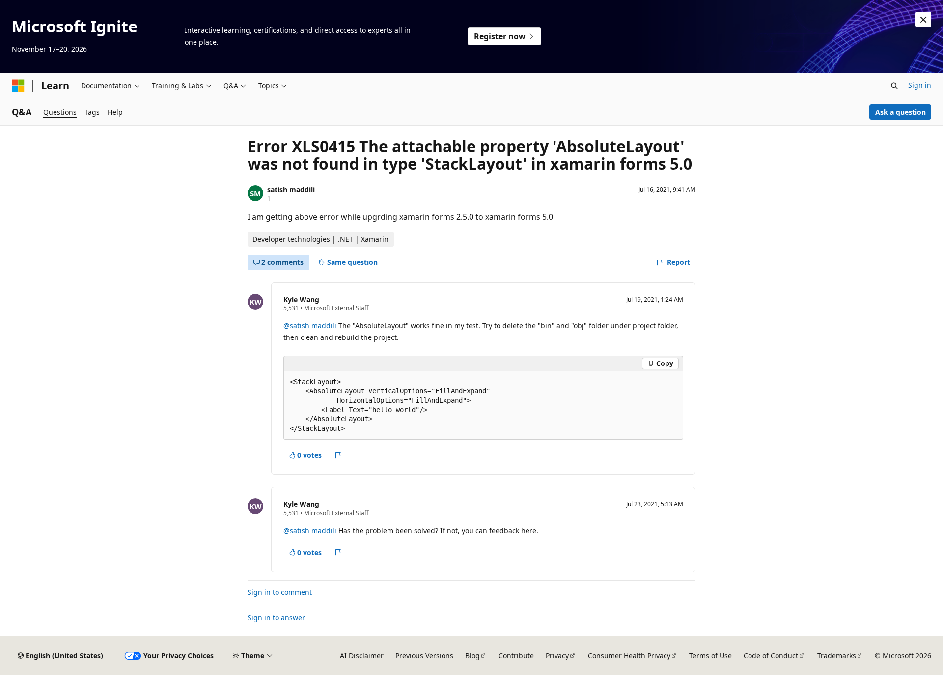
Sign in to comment (280, 592)
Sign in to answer (276, 617)
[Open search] (894, 86)
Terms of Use (710, 655)
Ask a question (900, 112)
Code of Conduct (771, 655)
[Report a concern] (338, 455)
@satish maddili (310, 325)
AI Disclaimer (362, 655)
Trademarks (836, 655)
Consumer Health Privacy (629, 655)
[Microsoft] (18, 85)
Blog (472, 655)
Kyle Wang (301, 299)
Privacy (557, 655)
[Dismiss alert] (923, 19)
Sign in (919, 85)
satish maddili (291, 189)
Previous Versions (424, 655)
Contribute (516, 655)
